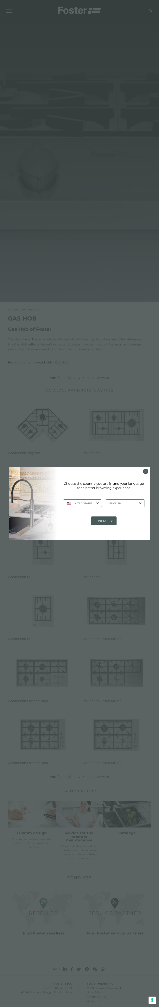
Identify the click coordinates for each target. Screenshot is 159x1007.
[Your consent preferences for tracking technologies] (152, 1000)
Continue (102, 520)
